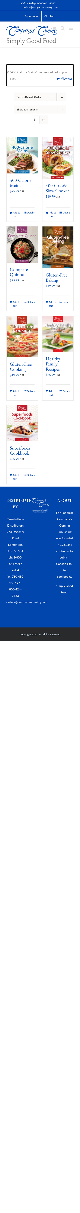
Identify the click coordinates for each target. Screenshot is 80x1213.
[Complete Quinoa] (22, 244)
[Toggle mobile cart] (54, 28)
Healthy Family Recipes (53, 364)
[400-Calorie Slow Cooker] (58, 158)
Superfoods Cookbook (20, 450)
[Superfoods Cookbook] (22, 423)
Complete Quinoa (19, 272)
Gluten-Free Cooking (21, 366)
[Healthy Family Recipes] (58, 334)
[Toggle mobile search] (63, 28)
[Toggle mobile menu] (71, 28)
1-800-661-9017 (45, 3)
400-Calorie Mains (20, 182)
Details (31, 212)
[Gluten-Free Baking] (58, 247)
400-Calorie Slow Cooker (57, 188)
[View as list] (43, 120)
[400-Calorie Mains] (22, 155)
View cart (67, 78)
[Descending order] (62, 97)
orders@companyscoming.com (40, 7)
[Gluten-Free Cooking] (22, 336)
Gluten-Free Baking (57, 277)
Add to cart (16, 214)
